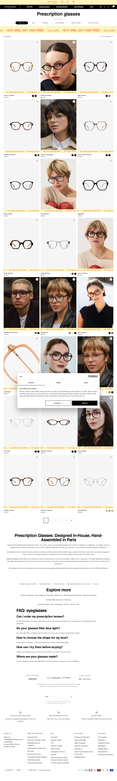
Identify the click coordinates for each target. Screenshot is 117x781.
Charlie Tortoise (9, 510)
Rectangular (59, 604)
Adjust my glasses (80, 743)
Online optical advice (33, 760)
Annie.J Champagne (47, 154)
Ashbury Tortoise (46, 451)
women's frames (71, 561)
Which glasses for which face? (72, 595)
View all (22, 23)
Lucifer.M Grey (45, 273)
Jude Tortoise (82, 332)
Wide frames (76, 23)
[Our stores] (101, 7)
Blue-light (50, 595)
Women (45, 23)
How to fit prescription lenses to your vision (83, 753)
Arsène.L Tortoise (46, 510)
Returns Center (55, 749)
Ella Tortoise (45, 214)
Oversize (66, 604)
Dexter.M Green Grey (11, 332)
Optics (30, 7)
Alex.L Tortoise (82, 273)
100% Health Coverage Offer (36, 748)
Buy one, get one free (34, 754)
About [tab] (86, 382)
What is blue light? (80, 740)
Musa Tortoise (82, 451)
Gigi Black (81, 214)
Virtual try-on (58, 595)
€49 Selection (93, 23)
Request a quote (56, 740)
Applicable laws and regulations (33, 744)
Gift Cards (30, 751)
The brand (78, 7)
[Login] (108, 7)
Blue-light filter (102, 752)
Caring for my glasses (81, 746)
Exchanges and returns (58, 752)
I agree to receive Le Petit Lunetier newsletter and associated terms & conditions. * (59, 702)
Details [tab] (58, 382)
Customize (57, 403)
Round (52, 604)
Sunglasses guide (79, 757)
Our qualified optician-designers (37, 757)
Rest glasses (102, 746)
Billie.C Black (8, 214)
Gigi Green (44, 332)
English (19, 770)
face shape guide (63, 642)
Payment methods (56, 746)
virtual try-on (58, 564)
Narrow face (60, 600)
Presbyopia (101, 740)
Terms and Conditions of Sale (36, 740)
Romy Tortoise (8, 273)
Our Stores (54, 737)
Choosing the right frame (82, 737)
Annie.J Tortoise (9, 95)
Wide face (68, 600)
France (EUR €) (9, 770)
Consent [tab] (31, 382)
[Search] (104, 7)
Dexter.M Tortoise (9, 154)
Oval (77, 604)
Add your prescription (90, 595)
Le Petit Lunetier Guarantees (60, 763)
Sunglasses (44, 7)
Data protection (32, 737)
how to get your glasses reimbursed (50, 568)
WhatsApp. (9, 742)
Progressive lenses (104, 743)
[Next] (71, 520)
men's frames (84, 561)
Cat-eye (72, 604)
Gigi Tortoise (82, 95)
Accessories (62, 7)
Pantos (47, 604)
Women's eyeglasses (27, 595)
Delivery (53, 755)
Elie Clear (7, 451)
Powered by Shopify (44, 770)
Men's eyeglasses (40, 595)
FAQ (52, 743)
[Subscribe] (70, 697)
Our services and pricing (34, 763)
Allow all (84, 403)
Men (33, 23)
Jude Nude (7, 392)
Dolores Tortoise (46, 95)
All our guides (102, 737)
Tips (91, 7)
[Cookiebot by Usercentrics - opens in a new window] (90, 376)
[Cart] (112, 7)
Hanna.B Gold (82, 510)
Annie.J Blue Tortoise (84, 154)
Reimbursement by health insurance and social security (59, 759)
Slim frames (59, 23)
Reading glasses (103, 749)
